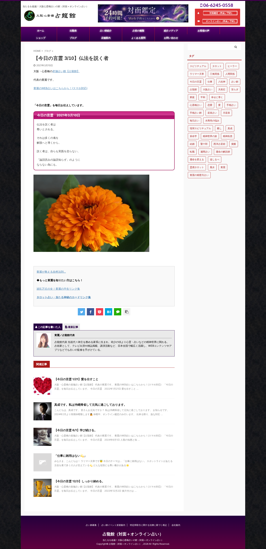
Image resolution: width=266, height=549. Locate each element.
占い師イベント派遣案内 (113, 525)
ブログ (73, 37)
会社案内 (176, 525)
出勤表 (73, 30)
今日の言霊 (196, 81)
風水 (212, 167)
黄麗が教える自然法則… (51, 271)
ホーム (40, 30)
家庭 (192, 97)
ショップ (40, 37)
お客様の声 (203, 30)
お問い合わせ (171, 37)
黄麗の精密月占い (199, 175)
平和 (202, 97)
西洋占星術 (219, 143)
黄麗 (223, 167)
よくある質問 (138, 37)
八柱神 (221, 81)
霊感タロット (197, 167)
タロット (217, 66)
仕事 (210, 81)
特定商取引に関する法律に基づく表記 (148, 525)
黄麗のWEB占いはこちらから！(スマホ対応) (60, 88)
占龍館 (193, 89)
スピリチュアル (198, 66)
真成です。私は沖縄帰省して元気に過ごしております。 (90, 404)
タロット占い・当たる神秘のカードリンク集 (64, 297)
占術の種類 (138, 30)
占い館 (234, 81)
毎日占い (194, 120)
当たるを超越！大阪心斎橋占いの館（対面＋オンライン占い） (133, 540)
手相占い (231, 105)
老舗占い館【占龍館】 (66, 71)
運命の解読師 (223, 151)
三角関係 (214, 73)
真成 (230, 128)
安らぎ (234, 89)
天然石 (221, 89)
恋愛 (210, 105)
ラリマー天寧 (197, 73)
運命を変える (197, 159)
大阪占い (207, 89)
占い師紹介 (106, 30)
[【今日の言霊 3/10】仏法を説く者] (108, 311)
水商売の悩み (212, 120)
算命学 (193, 136)
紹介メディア (171, 30)
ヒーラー (232, 66)
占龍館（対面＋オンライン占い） (133, 534)
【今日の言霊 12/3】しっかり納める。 (79, 481)
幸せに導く (217, 97)
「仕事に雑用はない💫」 (70, 455)
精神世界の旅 (210, 136)
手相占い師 (196, 112)
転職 (192, 151)
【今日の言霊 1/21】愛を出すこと (76, 379)
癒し (219, 128)
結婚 (192, 143)
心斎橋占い (196, 105)
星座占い (212, 112)
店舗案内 (106, 37)
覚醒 (233, 143)
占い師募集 (91, 525)
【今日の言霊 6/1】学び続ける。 (75, 430)
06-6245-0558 (217, 5)
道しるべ (214, 159)
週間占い (205, 151)
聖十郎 (204, 143)
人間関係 (230, 73)
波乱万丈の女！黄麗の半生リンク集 (58, 288)
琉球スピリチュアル (200, 128)
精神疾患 (227, 136)
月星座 (226, 112)
